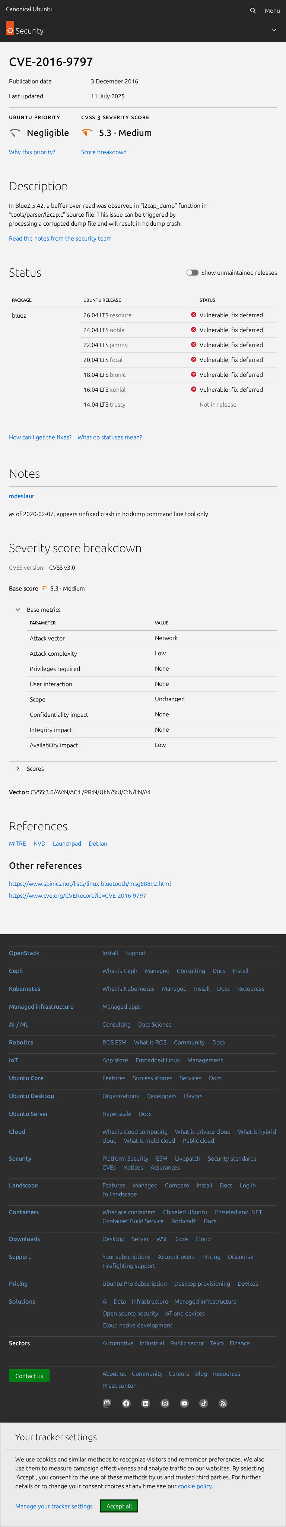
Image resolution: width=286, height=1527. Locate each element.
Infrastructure (150, 1301)
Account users (176, 1256)
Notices (133, 1167)
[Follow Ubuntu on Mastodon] (108, 1405)
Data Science (155, 1024)
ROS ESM (114, 1042)
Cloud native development (137, 1325)
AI (105, 1301)
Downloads (24, 1238)
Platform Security (125, 1158)
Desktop (113, 1238)
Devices (248, 1283)
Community (189, 1042)
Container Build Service (133, 1221)
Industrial (152, 1343)
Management (205, 1060)
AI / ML (19, 1024)
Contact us (29, 1375)
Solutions (22, 1301)
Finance (240, 1343)
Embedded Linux (158, 1060)
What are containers (129, 1212)
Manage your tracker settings (54, 1506)
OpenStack (24, 952)
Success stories (152, 1078)
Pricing (211, 1256)
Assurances (165, 1167)
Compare (177, 1185)
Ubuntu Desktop (31, 1095)
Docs (219, 970)
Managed (157, 970)
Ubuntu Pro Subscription (134, 1283)
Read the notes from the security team (60, 238)
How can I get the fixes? (40, 437)
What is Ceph (119, 970)
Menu (272, 10)
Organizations (120, 1095)
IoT (13, 1060)
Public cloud (198, 1140)
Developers (161, 1095)
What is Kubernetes (128, 988)
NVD (39, 843)
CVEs (109, 1167)
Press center (119, 1385)
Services (190, 1078)
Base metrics (44, 609)
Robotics (21, 1042)
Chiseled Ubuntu (185, 1212)
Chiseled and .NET (238, 1212)
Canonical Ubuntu (29, 9)
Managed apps (121, 1006)
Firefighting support (128, 1265)
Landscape (23, 1185)
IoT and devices (184, 1313)
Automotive (118, 1343)
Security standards (232, 1158)
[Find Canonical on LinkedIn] (147, 1405)
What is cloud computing (135, 1131)
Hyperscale (116, 1113)
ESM (162, 1158)
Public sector (187, 1343)
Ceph (16, 970)
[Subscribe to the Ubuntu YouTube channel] (186, 1405)
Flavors (193, 1095)
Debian (98, 843)
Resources (250, 988)
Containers (24, 1212)
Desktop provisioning (202, 1283)
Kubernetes (24, 988)
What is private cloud (203, 1131)
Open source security (130, 1313)
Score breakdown (104, 152)
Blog (201, 1373)
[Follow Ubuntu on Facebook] (128, 1405)
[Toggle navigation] (274, 30)
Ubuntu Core (26, 1078)
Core (181, 1238)
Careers (179, 1373)
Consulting (191, 970)
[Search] (253, 10)
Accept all (119, 1506)
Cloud (17, 1131)
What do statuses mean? (109, 437)
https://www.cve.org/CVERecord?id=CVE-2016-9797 (77, 895)
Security (20, 1158)
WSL (162, 1238)
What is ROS (150, 1042)
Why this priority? (32, 152)
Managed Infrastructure (205, 1301)
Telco (217, 1343)
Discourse (241, 1256)
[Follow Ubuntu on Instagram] (166, 1405)
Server (140, 1238)
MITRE (17, 843)
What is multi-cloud (149, 1140)
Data (120, 1301)
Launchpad (67, 843)
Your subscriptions (126, 1256)
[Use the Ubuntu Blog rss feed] (225, 1405)
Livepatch (187, 1158)
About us (114, 1373)
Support (135, 952)
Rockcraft (183, 1221)
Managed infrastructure (41, 1006)
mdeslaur (21, 496)
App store (115, 1060)
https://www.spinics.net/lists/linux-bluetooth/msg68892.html (90, 883)
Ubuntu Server (28, 1113)
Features (113, 1078)
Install (110, 952)
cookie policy (195, 1486)
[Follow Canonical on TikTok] (205, 1405)
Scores (35, 768)
